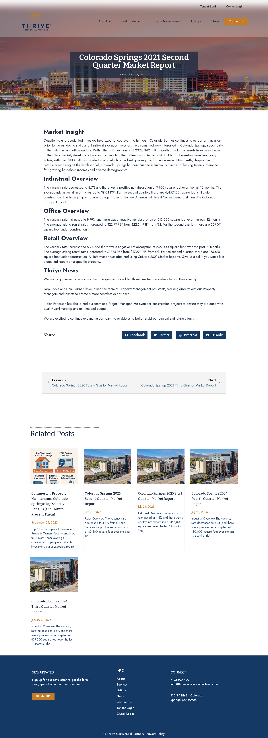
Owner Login (125, 714)
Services (122, 684)
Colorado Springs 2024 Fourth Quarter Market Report (209, 498)
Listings (196, 21)
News (215, 21)
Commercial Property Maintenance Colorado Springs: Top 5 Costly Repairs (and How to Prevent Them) (49, 503)
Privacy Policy (155, 734)
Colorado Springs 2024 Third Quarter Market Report (49, 606)
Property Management (165, 21)
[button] (209, 6)
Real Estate (128, 21)
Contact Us (124, 702)
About (102, 21)
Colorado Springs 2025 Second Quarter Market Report (103, 498)
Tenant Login (125, 708)
